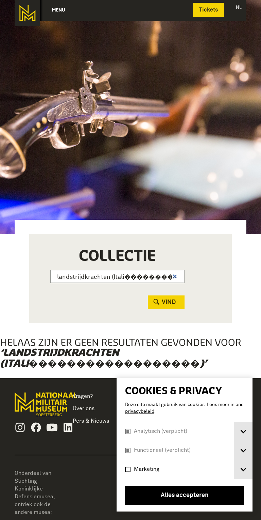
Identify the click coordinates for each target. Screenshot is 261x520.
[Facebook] (36, 427)
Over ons (83, 408)
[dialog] (185, 445)
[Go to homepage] (36, 407)
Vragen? (83, 396)
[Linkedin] (68, 427)
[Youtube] (52, 427)
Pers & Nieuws (91, 421)
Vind (169, 302)
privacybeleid (139, 411)
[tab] (243, 431)
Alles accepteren (185, 495)
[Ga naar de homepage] (27, 13)
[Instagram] (20, 427)
